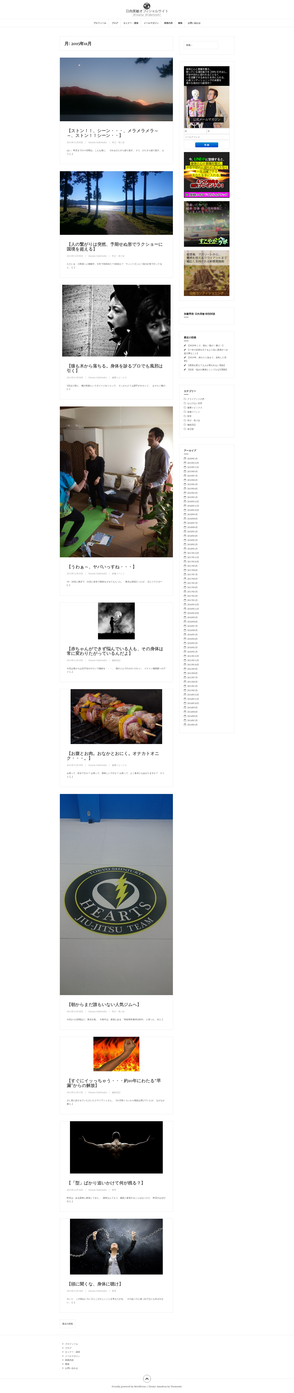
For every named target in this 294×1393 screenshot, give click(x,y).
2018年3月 (192, 540)
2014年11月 (193, 698)
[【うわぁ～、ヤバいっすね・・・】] (116, 477)
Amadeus (162, 1386)
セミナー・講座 (130, 22)
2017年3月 (192, 591)
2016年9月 (192, 617)
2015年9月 (192, 668)
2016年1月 (192, 651)
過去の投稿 (67, 1323)
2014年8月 (192, 711)
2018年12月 (193, 501)
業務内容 (168, 22)
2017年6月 (192, 578)
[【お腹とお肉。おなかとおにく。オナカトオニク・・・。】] (116, 719)
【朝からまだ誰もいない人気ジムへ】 (104, 1004)
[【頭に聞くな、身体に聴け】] (116, 1249)
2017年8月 (192, 570)
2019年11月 (193, 467)
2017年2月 (192, 595)
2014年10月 (193, 703)
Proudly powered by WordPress (129, 1386)
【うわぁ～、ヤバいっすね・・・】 (102, 566)
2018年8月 (192, 518)
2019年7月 (192, 475)
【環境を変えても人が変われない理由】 (206, 365)
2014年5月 (192, 720)
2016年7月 (192, 625)
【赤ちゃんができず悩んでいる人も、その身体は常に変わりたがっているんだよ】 (115, 651)
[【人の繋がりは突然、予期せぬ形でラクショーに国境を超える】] (116, 205)
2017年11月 (193, 557)
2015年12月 (193, 656)
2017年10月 (193, 561)
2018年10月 (193, 510)
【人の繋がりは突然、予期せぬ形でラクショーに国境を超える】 (115, 246)
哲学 (114, 1189)
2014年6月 (192, 716)
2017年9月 (192, 565)
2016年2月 (192, 647)
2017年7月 (192, 574)
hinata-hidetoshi (98, 142)
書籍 (180, 22)
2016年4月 (192, 638)
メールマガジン (151, 22)
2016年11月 (193, 608)
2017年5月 (192, 583)
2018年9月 (192, 514)
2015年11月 (193, 660)
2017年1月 (192, 600)
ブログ (115, 22)
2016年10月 (193, 613)
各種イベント (118, 573)
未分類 (190, 428)
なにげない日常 (194, 403)
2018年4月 (192, 535)
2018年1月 (192, 548)
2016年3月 (192, 643)
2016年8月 (192, 621)
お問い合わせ (194, 22)
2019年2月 (192, 492)
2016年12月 (193, 604)
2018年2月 (192, 544)
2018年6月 (192, 527)
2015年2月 (192, 690)
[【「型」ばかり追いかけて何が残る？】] (116, 1150)
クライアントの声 (195, 398)
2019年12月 (193, 462)
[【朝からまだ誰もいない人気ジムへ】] (116, 885)
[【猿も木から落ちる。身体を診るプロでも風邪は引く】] (116, 322)
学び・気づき (118, 142)
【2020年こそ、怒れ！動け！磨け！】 (205, 345)
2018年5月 (192, 531)
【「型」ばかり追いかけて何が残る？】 (106, 1182)
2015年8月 (192, 673)
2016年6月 (192, 630)
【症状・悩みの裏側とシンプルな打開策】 (207, 369)
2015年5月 (192, 686)
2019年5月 (192, 484)
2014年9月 (192, 707)
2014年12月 (193, 694)
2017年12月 (193, 552)
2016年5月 (192, 634)
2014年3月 (192, 724)
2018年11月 (193, 505)
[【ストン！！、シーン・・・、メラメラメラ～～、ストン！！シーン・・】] (116, 91)
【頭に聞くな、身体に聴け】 (95, 1283)
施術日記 (116, 660)
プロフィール (99, 22)
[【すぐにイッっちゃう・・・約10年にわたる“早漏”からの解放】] (116, 1058)
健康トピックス (119, 377)
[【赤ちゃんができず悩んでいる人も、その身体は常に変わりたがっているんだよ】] (116, 625)
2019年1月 (192, 497)
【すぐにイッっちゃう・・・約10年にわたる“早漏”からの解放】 (114, 1083)
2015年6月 (192, 681)
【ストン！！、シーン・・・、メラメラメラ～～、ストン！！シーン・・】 (112, 133)
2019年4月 (192, 488)
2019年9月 (192, 471)
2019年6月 (192, 480)
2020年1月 (192, 458)
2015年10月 (193, 664)
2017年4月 (192, 587)
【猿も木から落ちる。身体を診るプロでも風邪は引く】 (115, 368)
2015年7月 (192, 677)
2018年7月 (192, 522)
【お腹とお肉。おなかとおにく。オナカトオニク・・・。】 (113, 755)
